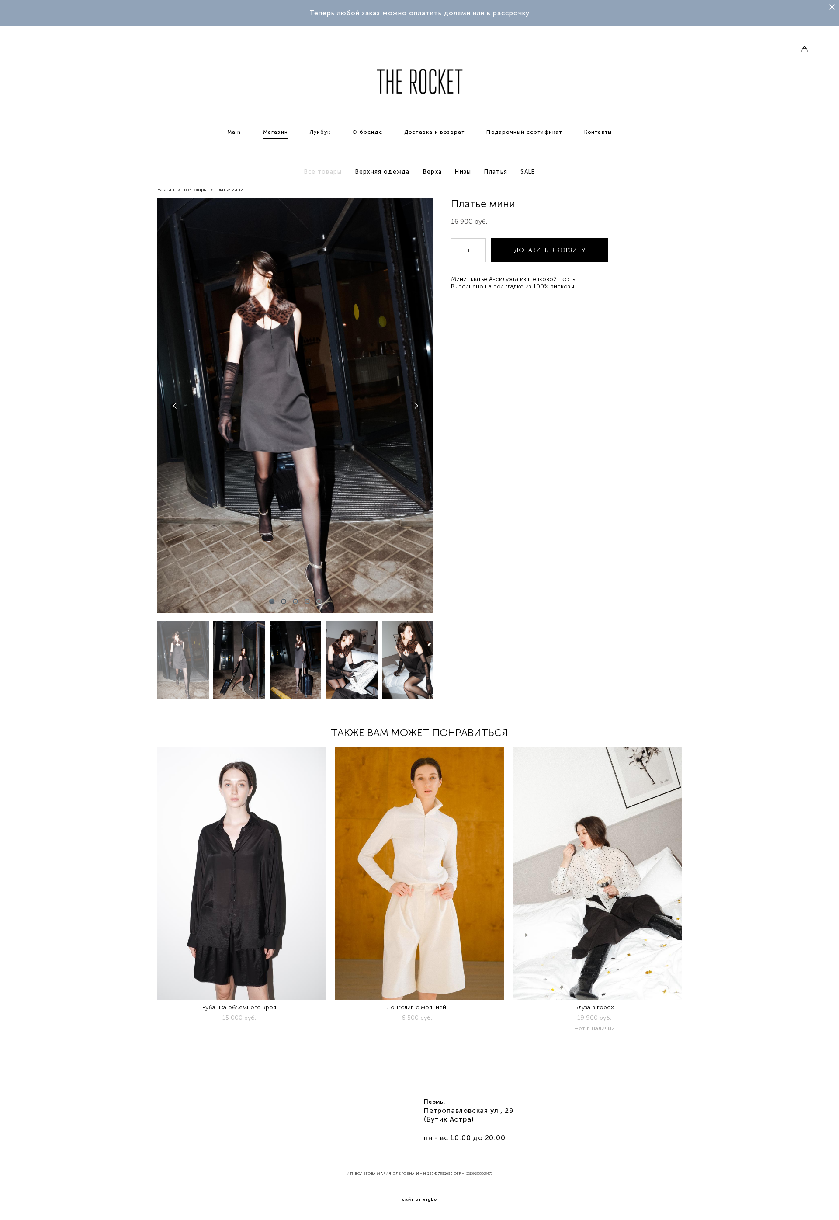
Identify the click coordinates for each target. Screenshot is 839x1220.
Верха (432, 171)
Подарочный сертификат (524, 132)
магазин (165, 189)
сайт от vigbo (419, 1199)
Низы (463, 171)
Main (234, 132)
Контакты (598, 132)
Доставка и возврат (434, 132)
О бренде (367, 132)
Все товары (323, 171)
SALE (527, 171)
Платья (495, 171)
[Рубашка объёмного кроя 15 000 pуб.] (241, 873)
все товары (195, 189)
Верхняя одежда (382, 171)
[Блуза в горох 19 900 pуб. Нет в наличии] (597, 873)
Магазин (275, 132)
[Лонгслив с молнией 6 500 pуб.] (419, 873)
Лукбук (320, 132)
